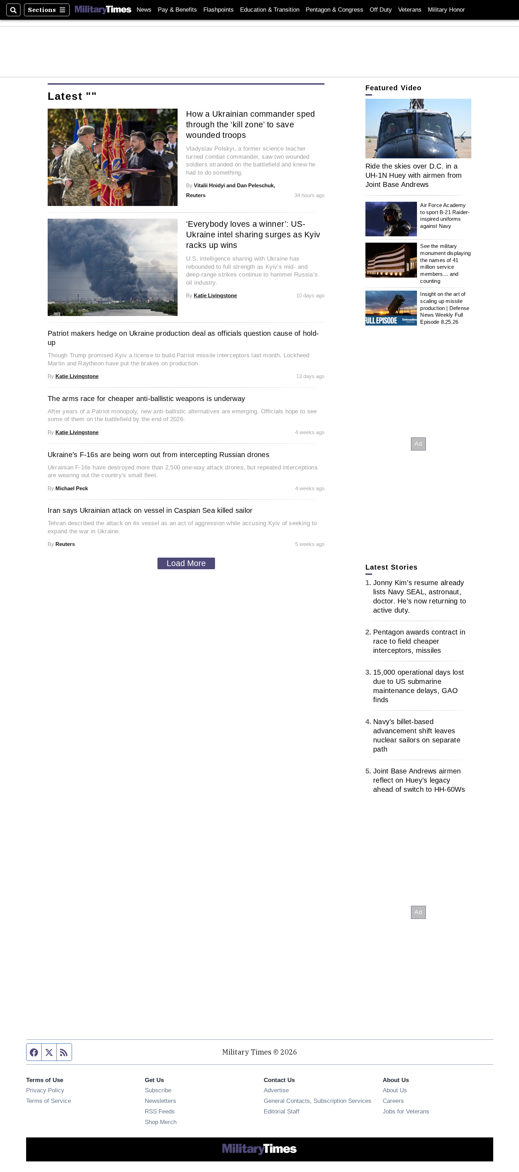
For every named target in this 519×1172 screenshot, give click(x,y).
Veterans (410, 10)
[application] (418, 128)
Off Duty (381, 10)
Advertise (276, 1090)
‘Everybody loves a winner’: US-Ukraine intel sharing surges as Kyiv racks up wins (253, 234)
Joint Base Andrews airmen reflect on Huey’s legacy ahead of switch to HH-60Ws (419, 780)
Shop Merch (161, 1121)
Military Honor (446, 10)
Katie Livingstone (215, 295)
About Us (395, 1090)
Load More (186, 563)
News (144, 10)
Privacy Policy (45, 1090)
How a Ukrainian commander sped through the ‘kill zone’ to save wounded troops (250, 124)
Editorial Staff (281, 1111)
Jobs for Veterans (406, 1111)
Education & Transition (269, 10)
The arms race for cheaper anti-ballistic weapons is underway (146, 398)
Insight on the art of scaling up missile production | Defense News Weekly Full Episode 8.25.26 (444, 308)
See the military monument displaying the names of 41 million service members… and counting (445, 263)
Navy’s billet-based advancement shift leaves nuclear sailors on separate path (416, 735)
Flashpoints (218, 10)
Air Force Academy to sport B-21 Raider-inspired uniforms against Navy (445, 215)
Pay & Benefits (177, 10)
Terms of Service (48, 1100)
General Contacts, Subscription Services (317, 1100)
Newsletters (160, 1100)
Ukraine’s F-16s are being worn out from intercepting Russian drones (158, 455)
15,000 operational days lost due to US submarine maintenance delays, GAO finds (418, 686)
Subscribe (158, 1090)
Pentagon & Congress (334, 10)
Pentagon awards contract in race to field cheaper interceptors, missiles (419, 641)
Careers (393, 1100)
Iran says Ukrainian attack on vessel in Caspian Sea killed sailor (150, 510)
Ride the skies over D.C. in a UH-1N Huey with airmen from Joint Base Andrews (413, 175)
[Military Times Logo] (103, 10)
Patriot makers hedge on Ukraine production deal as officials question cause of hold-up (183, 337)
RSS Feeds (160, 1111)
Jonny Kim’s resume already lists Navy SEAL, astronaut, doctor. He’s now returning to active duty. (419, 596)
